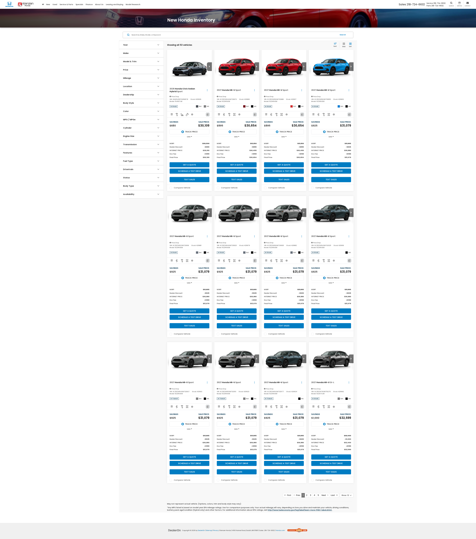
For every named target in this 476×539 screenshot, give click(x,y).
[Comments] (207, 114)
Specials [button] (79, 4)
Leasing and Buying (114, 4)
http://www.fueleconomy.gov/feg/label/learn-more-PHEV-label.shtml (300, 510)
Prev (297, 495)
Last (333, 495)
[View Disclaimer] (192, 114)
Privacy (216, 530)
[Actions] (207, 90)
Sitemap (209, 530)
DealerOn (201, 530)
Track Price (191, 131)
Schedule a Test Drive (189, 171)
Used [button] (55, 4)
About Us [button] (99, 4)
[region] (189, 150)
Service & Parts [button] (66, 4)
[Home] (43, 4)
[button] (209, 66)
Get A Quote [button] (189, 164)
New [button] (48, 4)
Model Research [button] (133, 4)
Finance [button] (89, 4)
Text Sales (189, 179)
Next (324, 495)
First (288, 495)
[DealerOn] (174, 530)
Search (343, 35)
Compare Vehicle (182, 188)
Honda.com (280, 530)
